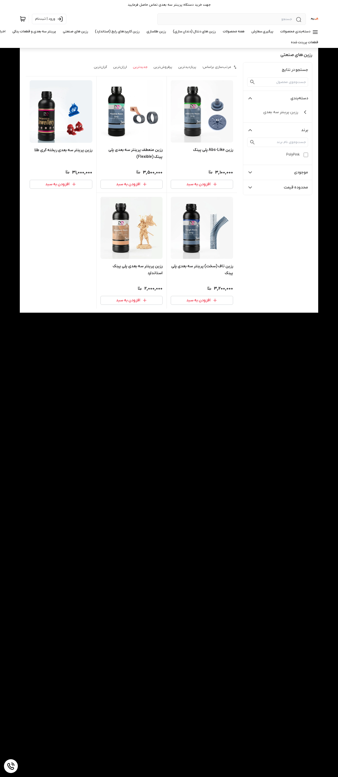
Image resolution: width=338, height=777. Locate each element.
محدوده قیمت (296, 187)
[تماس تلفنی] (11, 766)
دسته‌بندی (299, 98)
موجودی (301, 172)
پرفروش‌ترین (162, 67)
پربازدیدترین (187, 67)
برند (304, 130)
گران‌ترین (100, 67)
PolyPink (293, 154)
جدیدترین (140, 67)
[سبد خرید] (23, 19)
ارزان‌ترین (120, 67)
